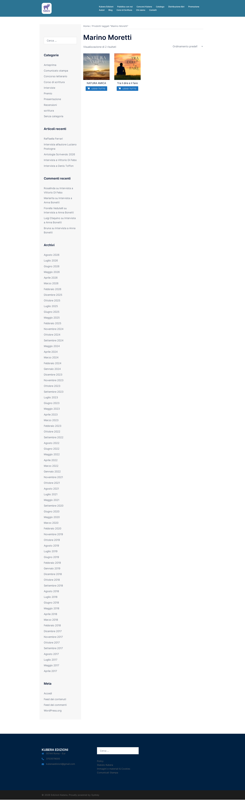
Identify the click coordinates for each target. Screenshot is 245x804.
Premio (48, 93)
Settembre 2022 (53, 437)
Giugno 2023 (51, 403)
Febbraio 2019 (52, 562)
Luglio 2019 (50, 551)
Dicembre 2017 (53, 631)
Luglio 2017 (50, 659)
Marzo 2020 (51, 522)
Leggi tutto (98, 88)
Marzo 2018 (51, 619)
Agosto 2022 (51, 443)
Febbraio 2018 (52, 625)
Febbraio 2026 (52, 289)
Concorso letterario (55, 76)
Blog (110, 10)
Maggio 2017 (51, 665)
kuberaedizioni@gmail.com (60, 763)
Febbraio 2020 (52, 528)
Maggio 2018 (51, 608)
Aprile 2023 (51, 414)
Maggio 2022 (52, 454)
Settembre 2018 (53, 585)
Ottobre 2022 (52, 431)
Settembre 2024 (54, 340)
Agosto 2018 (51, 591)
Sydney (95, 795)
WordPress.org (53, 710)
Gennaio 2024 (52, 368)
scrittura (49, 110)
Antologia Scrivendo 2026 (59, 154)
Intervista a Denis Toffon (59, 165)
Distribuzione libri (176, 6)
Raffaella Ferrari (53, 138)
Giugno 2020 (51, 511)
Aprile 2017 (50, 671)
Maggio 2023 (52, 408)
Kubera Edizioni (106, 6)
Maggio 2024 (52, 346)
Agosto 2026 (51, 254)
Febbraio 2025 (52, 323)
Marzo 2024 (51, 357)
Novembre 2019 (53, 534)
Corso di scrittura (54, 82)
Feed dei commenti (55, 704)
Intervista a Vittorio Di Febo (60, 160)
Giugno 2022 (51, 448)
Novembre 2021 (53, 477)
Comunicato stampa (56, 70)
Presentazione (52, 99)
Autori (101, 10)
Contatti (153, 10)
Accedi (48, 693)
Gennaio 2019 (52, 568)
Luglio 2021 (50, 494)
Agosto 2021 (51, 488)
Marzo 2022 (51, 465)
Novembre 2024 (54, 328)
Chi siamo (140, 10)
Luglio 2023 (51, 397)
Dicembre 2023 (53, 374)
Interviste (49, 87)
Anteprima (50, 64)
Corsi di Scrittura (124, 10)
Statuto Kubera (105, 764)
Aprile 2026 (51, 277)
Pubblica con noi (125, 6)
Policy (100, 761)
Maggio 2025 (52, 317)
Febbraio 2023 (52, 425)
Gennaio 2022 (52, 471)
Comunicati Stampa (107, 772)
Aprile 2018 (50, 614)
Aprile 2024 (51, 351)
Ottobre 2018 (52, 579)
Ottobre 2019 (52, 539)
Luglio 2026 (51, 260)
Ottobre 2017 (52, 642)
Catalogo (160, 6)
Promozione (193, 6)
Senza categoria (53, 116)
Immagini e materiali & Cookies (113, 768)
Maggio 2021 (51, 499)
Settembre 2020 (53, 505)
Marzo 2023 (51, 420)
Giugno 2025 (51, 311)
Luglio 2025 (51, 306)
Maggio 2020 (52, 517)
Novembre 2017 (53, 636)
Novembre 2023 (53, 380)
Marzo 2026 (51, 283)
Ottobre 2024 (52, 334)
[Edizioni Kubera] (47, 8)
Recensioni (50, 104)
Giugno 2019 (51, 557)
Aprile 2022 (51, 460)
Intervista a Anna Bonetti (59, 212)
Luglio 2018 (50, 596)
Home (86, 26)
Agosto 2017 (51, 654)
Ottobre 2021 (52, 482)
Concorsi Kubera (144, 6)
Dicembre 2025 (53, 294)
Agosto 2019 (51, 545)
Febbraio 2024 (52, 363)
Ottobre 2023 (52, 385)
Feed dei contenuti (55, 699)
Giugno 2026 (51, 266)
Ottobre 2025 (52, 300)
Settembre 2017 (53, 648)
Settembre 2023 (53, 391)
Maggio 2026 (52, 272)
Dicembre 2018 (53, 574)
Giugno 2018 (51, 602)
